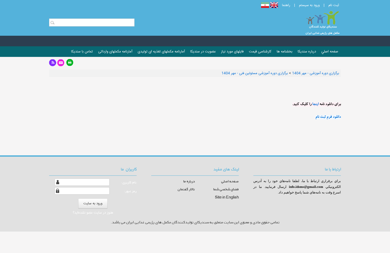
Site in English (227, 197)
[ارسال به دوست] (60, 64)
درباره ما (189, 181)
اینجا (315, 104)
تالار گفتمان (186, 189)
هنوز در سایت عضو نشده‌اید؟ (93, 213)
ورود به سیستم (309, 5)
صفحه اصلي (230, 181)
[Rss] (52, 64)
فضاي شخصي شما (226, 189)
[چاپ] (69, 64)
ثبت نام (333, 5)
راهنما (286, 5)
